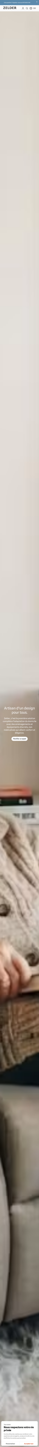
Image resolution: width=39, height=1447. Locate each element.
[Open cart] (30, 8)
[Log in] (23, 8)
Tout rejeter (7, 1424)
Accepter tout (28, 1444)
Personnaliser (10, 1444)
